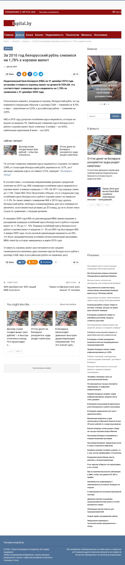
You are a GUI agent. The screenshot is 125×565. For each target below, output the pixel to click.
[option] (104, 79)
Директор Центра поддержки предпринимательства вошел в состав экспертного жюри (103, 502)
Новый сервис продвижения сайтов (102, 516)
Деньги (20, 34)
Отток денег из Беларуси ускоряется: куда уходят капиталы (103, 162)
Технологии (72, 34)
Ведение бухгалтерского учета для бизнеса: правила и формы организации (102, 369)
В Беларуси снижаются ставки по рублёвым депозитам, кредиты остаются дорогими (101, 318)
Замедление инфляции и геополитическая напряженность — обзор (102, 523)
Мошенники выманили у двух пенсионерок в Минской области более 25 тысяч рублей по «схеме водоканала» (104, 421)
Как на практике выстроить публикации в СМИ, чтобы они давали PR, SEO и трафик (104, 474)
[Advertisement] (85, 22)
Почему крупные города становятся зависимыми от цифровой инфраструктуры (102, 387)
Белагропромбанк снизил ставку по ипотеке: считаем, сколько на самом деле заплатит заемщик (102, 307)
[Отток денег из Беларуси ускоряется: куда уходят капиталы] (51, 150)
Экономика (100, 34)
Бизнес (39, 34)
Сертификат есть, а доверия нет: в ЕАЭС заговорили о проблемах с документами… (104, 89)
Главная (9, 34)
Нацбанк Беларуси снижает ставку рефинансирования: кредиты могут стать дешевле (102, 397)
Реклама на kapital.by (49, 12)
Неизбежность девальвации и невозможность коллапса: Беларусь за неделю (103, 484)
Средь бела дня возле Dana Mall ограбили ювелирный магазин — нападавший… (103, 194)
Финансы (86, 34)
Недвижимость (54, 34)
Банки (29, 34)
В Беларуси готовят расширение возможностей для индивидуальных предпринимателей (102, 342)
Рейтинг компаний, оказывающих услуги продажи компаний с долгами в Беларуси (104, 359)
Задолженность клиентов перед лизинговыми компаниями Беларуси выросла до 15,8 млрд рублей (102, 290)
